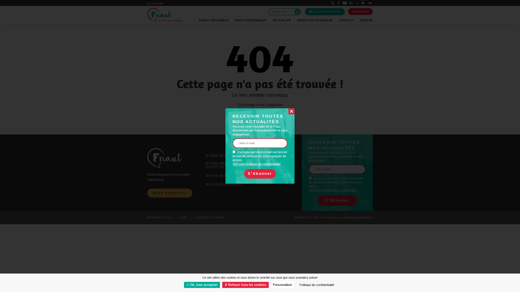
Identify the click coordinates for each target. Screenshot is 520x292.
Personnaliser (282, 285)
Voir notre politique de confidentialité (257, 164)
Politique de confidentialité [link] (316, 285)
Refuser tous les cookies (246, 285)
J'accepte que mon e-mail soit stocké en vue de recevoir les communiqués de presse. (260, 158)
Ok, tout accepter (203, 285)
